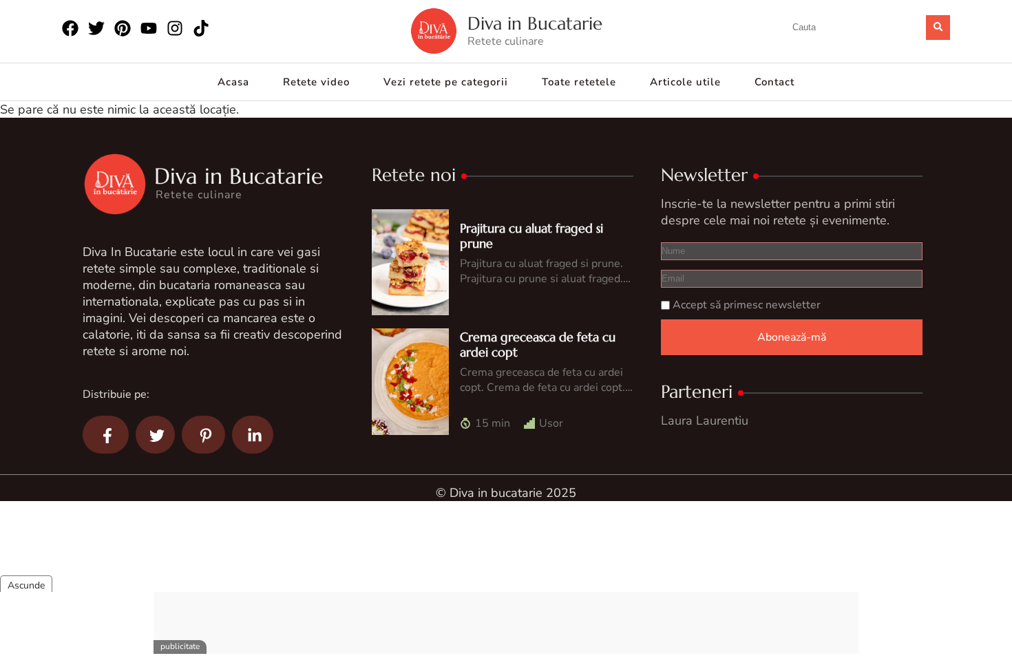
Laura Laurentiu (704, 420)
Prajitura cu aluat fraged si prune (531, 235)
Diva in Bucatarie (534, 24)
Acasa (233, 82)
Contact (774, 82)
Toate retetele (579, 82)
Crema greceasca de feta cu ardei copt (537, 344)
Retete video (316, 82)
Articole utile (685, 82)
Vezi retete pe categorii (445, 82)
